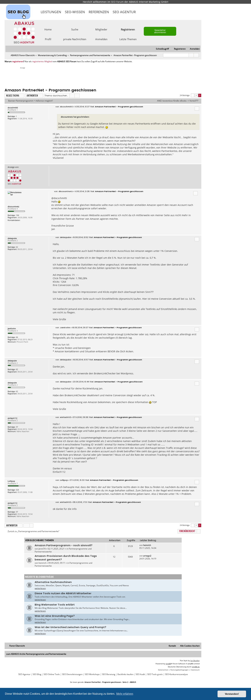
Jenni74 (42, 548)
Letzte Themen (128, 38)
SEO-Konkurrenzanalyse (176, 674)
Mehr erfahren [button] (124, 693)
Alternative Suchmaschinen (53, 582)
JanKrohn (12, 328)
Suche (74, 29)
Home (48, 29)
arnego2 (147, 555)
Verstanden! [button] (232, 693)
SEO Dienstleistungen (72, 674)
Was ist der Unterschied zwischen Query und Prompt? (70, 627)
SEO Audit (140, 674)
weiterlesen (40, 588)
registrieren (17, 61)
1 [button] (196, 95)
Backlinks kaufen (125, 674)
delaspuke (12, 238)
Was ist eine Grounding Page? (55, 616)
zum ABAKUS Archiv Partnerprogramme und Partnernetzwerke (36, 654)
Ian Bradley (195, 660)
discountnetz (13, 206)
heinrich (147, 545)
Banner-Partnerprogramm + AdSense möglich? (30, 100)
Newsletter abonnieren (160, 31)
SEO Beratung (108, 674)
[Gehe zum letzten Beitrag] (152, 545)
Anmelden (101, 38)
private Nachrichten (74, 38)
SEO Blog (37, 674)
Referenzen (99, 12)
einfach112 (12, 418)
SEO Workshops (92, 674)
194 (17, 215)
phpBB (168, 663)
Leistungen (51, 12)
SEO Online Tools (52, 674)
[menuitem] (193, 49)
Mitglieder (101, 29)
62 (17, 247)
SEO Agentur (124, 12)
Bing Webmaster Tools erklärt (55, 604)
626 (17, 490)
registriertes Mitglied (42, 61)
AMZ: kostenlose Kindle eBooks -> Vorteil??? (177, 100)
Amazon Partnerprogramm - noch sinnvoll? (63, 545)
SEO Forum (117, 1)
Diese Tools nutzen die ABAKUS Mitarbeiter (63, 593)
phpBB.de (196, 666)
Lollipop (11, 481)
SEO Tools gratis (155, 674)
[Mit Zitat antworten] (197, 108)
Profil (48, 38)
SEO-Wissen (75, 12)
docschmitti (13, 107)
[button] (192, 95)
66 (17, 337)
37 (17, 427)
